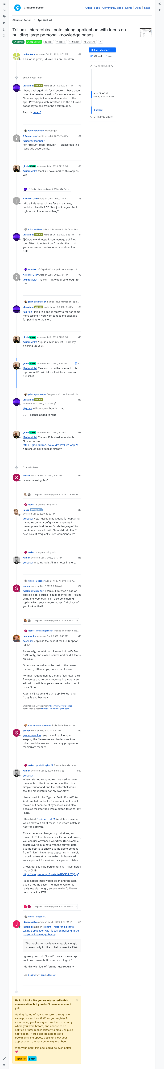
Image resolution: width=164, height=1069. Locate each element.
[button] (4, 1058)
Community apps (112, 7)
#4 (79, 136)
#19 (79, 730)
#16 (79, 557)
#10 (79, 337)
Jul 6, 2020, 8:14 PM (63, 307)
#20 (79, 770)
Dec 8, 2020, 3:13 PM (58, 922)
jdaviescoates (30, 922)
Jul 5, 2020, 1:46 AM (58, 198)
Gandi (43, 975)
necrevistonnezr (36, 130)
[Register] (160, 10)
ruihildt (26, 557)
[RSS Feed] (100, 42)
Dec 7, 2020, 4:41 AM (50, 730)
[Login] (160, 3)
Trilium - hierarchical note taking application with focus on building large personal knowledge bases (51, 930)
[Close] (77, 1000)
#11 (79, 363)
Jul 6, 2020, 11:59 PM (57, 337)
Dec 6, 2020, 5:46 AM (51, 475)
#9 (79, 307)
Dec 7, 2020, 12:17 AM (51, 557)
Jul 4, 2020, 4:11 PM (63, 85)
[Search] (4, 35)
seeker (26, 475)
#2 (79, 54)
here (35, 112)
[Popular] (4, 23)
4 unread (98, 110)
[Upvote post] (73, 67)
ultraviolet (28, 85)
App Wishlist (35, 42)
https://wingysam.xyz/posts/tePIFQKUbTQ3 (49, 874)
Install (147, 7)
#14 (79, 475)
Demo (128, 7)
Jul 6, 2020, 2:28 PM (63, 234)
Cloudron (32, 975)
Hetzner (52, 975)
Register (20, 1058)
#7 (80, 234)
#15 (79, 510)
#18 (79, 636)
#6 (79, 198)
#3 (79, 85)
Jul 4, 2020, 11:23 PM (57, 166)
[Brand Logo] (17, 8)
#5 (79, 166)
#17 (79, 586)
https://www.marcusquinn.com (55, 708)
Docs (138, 7)
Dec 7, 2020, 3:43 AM (57, 636)
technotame (29, 54)
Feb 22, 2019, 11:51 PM (57, 54)
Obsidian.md (44, 819)
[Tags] (4, 16)
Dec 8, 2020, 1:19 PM (51, 770)
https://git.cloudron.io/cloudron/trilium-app (49, 445)
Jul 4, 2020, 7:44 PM (58, 136)
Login (32, 1058)
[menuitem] (160, 3)
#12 (79, 399)
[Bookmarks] (4, 29)
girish (26, 166)
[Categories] (4, 3)
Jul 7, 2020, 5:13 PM (56, 432)
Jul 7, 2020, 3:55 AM (57, 363)
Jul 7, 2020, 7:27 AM (43, 403)
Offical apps (92, 7)
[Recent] (4, 10)
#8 (79, 274)
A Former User (30, 136)
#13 (79, 432)
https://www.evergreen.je (60, 706)
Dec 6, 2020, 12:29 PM (44, 513)
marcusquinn (29, 636)
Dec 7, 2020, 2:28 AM (51, 586)
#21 (79, 922)
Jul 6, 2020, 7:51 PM (58, 274)
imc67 (26, 510)
